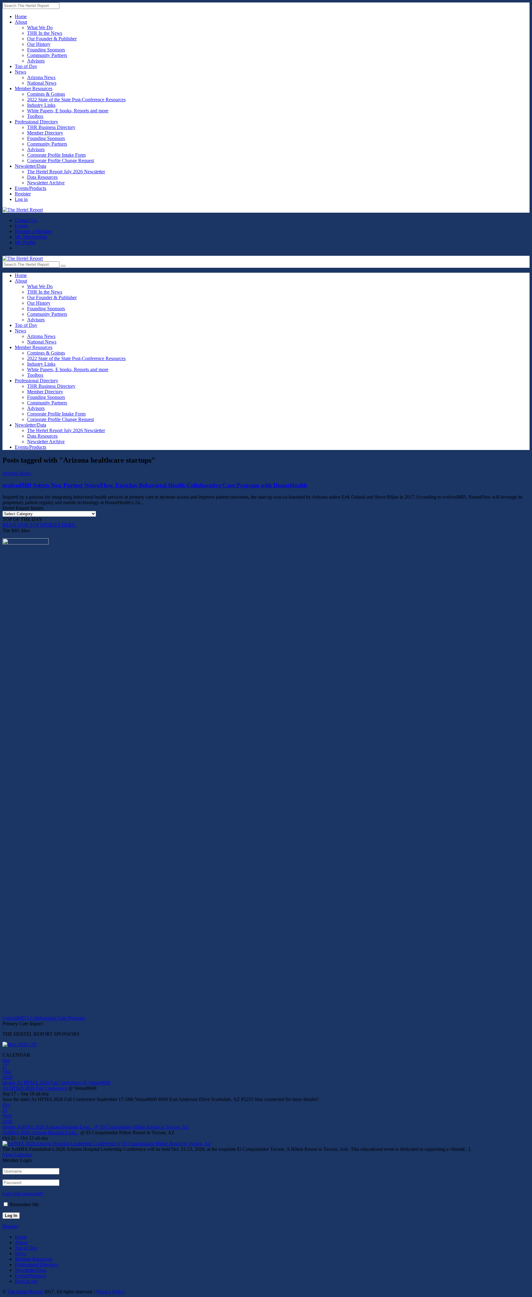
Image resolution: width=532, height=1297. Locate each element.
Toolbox (35, 116)
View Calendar (17, 1154)
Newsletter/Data (30, 166)
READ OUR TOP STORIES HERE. (39, 525)
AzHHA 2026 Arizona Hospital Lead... (40, 1132)
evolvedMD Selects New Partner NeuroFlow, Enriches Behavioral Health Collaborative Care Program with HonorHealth (154, 485)
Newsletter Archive (46, 182)
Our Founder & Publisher (52, 38)
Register (23, 193)
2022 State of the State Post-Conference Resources (76, 99)
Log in (21, 199)
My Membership (31, 236)
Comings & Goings (46, 94)
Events (21, 225)
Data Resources (42, 177)
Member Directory (45, 132)
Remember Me (24, 1204)
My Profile (25, 242)
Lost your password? (22, 1193)
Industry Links (41, 105)
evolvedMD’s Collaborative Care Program (43, 1018)
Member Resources (33, 88)
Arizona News (41, 77)
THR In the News (44, 33)
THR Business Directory (51, 127)
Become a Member (33, 231)
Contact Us (26, 220)
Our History (38, 44)
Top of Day (26, 66)
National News (41, 83)
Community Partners (47, 55)
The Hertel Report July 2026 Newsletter (66, 171)
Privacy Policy (110, 1291)
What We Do (40, 27)
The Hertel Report (25, 1291)
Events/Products (30, 188)
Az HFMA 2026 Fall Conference (34, 1088)
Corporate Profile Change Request (60, 160)
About (21, 22)
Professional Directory (36, 121)
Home (21, 16)
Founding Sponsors (46, 49)
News (20, 71)
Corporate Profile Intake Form (56, 155)
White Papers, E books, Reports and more (67, 110)
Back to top (26, 1281)
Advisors (36, 60)
